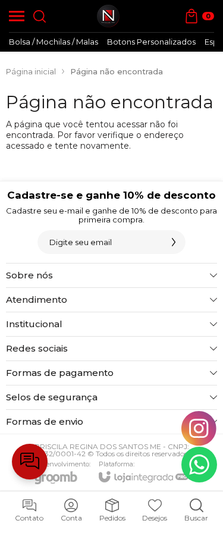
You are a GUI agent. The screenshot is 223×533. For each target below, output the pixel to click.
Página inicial (31, 71)
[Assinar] (174, 242)
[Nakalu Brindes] (108, 16)
